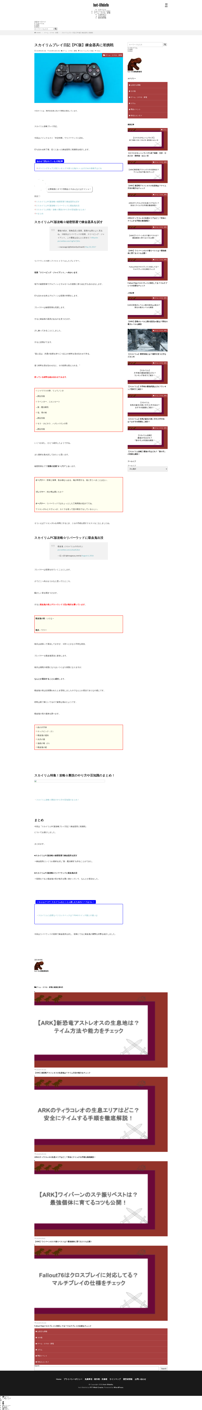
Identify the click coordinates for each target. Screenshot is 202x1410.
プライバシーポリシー (73, 1379)
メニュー (7, 1405)
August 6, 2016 (88, 555)
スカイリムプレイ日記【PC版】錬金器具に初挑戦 (77, 32)
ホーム (6, 1397)
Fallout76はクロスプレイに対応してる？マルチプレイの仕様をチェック (147, 284)
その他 (133, 91)
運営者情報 (102, 18)
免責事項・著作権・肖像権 (96, 1379)
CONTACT (102, 14)
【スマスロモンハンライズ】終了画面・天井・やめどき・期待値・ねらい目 (147, 154)
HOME (38, 32)
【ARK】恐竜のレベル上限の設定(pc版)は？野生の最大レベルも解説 (148, 322)
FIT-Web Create (96, 1387)
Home (58, 1379)
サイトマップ (115, 1379)
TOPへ (6, 1409)
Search (36, 1366)
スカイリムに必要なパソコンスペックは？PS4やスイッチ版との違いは (67, 915)
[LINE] (3, 1404)
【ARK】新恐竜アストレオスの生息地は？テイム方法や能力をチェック (147, 186)
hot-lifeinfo (101, 5)
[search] (55, 29)
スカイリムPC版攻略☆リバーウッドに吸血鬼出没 (57, 205)
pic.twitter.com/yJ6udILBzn (69, 550)
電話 (5, 1407)
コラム (133, 103)
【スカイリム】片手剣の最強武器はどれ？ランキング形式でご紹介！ (147, 387)
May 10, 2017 (90, 247)
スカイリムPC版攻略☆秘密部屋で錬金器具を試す (57, 201)
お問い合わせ (140, 1379)
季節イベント (136, 109)
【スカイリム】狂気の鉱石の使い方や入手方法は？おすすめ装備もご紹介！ (146, 420)
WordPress (118, 1387)
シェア (8, 1398)
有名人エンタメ (136, 115)
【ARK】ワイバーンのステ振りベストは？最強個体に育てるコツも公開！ (147, 251)
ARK (37, 25)
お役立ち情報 (136, 85)
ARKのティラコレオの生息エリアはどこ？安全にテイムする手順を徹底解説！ (147, 219)
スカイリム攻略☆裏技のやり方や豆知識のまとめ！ (57, 800)
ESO (37, 27)
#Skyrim (94, 237)
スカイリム (102, 10)
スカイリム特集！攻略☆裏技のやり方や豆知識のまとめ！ (61, 209)
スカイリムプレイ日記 (102, 11)
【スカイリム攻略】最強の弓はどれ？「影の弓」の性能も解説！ (147, 452)
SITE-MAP (102, 16)
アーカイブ (132, 466)
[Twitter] (3, 1402)
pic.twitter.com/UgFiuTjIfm (69, 241)
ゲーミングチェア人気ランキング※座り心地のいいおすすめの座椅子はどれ (70, 168)
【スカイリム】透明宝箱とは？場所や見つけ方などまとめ (147, 355)
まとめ (39, 213)
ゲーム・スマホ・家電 (102, 13)
